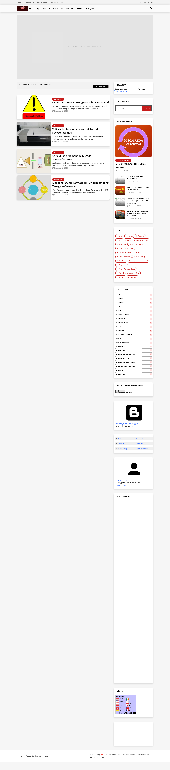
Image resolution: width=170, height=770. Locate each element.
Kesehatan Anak (137, 244)
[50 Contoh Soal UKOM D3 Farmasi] (133, 141)
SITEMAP (120, 444)
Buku (129, 240)
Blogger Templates (112, 754)
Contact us (30, 2)
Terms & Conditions (143, 448)
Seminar (122, 277)
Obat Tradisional (124, 257)
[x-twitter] (148, 2)
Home (31, 8)
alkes (120, 236)
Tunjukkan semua (100, 87)
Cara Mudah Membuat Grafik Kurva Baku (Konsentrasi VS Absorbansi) (138, 200)
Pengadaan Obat (124, 265)
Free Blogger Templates (98, 757)
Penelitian (122, 261)
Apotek (130, 236)
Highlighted (42, 8)
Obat (139, 252)
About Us (20, 2)
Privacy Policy (42, 2)
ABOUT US (139, 439)
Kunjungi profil (121, 485)
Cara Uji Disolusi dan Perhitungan (135, 177)
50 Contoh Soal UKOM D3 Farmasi (130, 165)
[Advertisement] (133, 590)
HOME (119, 439)
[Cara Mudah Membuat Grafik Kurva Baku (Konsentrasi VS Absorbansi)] (120, 201)
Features (52, 8)
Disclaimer (139, 444)
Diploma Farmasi (142, 240)
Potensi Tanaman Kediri (127, 269)
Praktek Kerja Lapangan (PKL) (129, 273)
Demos (79, 8)
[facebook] (137, 2)
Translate (123, 91)
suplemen (133, 277)
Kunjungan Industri (125, 252)
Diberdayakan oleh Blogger (126, 424)
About (28, 756)
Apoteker (141, 236)
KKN (120, 248)
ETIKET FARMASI (122, 480)
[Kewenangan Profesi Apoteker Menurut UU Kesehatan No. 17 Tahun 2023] (120, 214)
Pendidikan (139, 257)
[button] (150, 8)
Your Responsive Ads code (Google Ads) (85, 46)
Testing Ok (89, 8)
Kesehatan (122, 244)
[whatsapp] (141, 2)
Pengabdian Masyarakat (139, 261)
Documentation (57, 2)
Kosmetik (130, 248)
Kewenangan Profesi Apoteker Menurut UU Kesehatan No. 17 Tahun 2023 (138, 213)
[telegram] (144, 2)
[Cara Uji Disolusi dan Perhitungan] (120, 179)
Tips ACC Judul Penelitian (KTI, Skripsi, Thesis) (138, 188)
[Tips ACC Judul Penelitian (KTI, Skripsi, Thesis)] (120, 190)
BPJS (120, 240)
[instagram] (151, 2)
